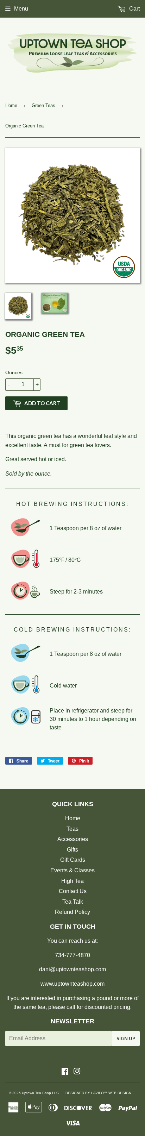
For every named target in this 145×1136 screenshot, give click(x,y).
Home (11, 105)
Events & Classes (72, 870)
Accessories (72, 839)
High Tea (72, 881)
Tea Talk (72, 902)
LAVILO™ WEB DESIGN (111, 1093)
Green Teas (43, 105)
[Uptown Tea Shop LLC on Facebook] (65, 1072)
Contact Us (73, 891)
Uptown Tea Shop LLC (40, 1093)
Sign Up (125, 1038)
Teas (72, 829)
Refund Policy (72, 912)
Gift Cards (72, 860)
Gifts (72, 850)
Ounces (14, 372)
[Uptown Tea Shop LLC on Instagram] (77, 1072)
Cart (134, 9)
